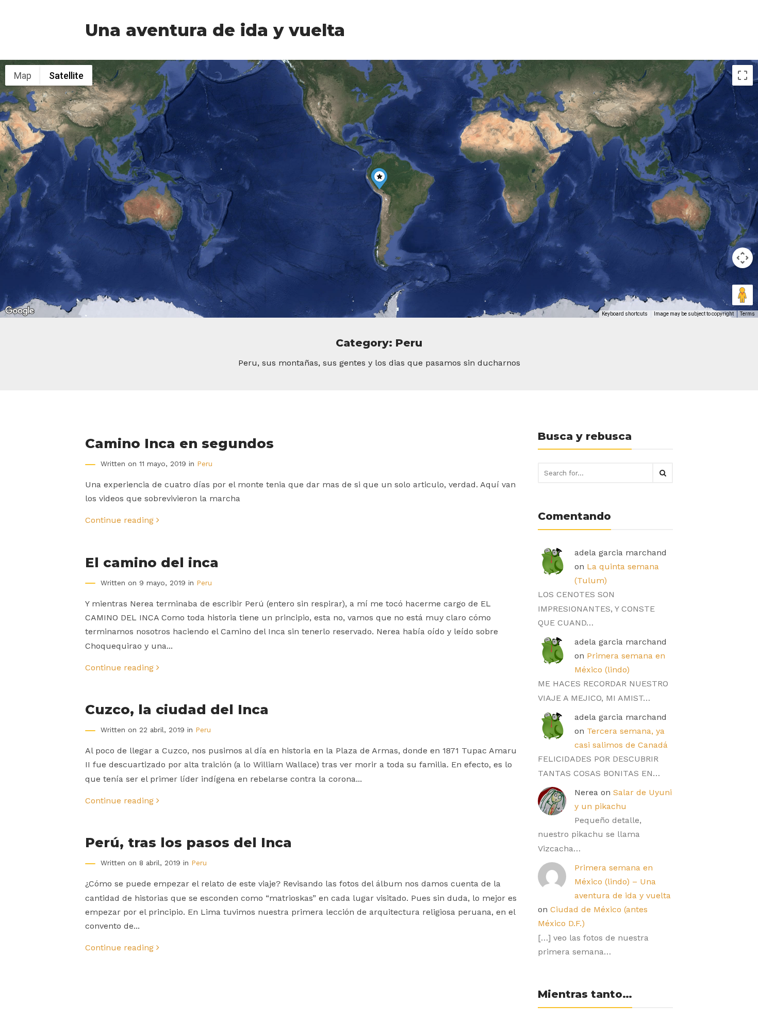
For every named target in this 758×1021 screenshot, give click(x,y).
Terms (747, 314)
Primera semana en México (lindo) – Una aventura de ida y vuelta (622, 881)
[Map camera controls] (742, 258)
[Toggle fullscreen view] (742, 75)
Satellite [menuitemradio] (66, 75)
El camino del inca (152, 562)
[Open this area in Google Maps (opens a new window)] (20, 311)
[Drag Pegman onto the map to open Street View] (742, 295)
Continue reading (120, 520)
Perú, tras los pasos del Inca (188, 842)
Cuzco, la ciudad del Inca (177, 709)
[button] (379, 179)
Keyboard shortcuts (625, 314)
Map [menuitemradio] (22, 75)
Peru (204, 463)
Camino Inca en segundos (179, 443)
